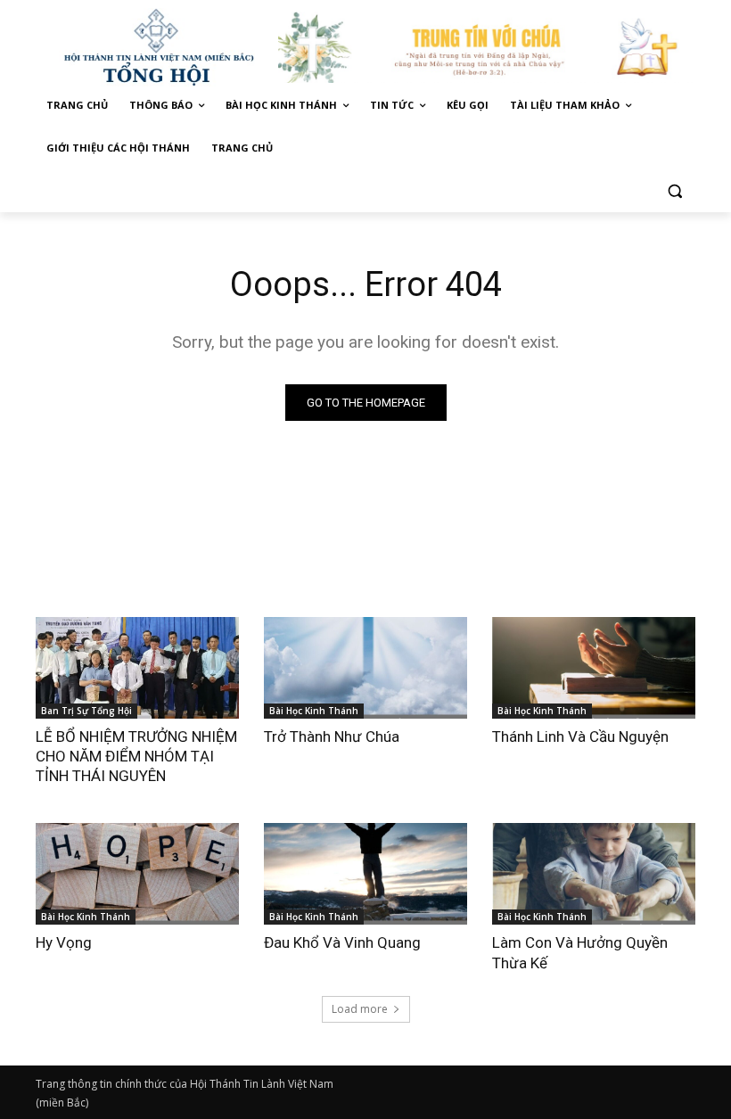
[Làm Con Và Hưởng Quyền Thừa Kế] (593, 874)
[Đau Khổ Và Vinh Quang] (365, 874)
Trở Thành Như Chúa (331, 736)
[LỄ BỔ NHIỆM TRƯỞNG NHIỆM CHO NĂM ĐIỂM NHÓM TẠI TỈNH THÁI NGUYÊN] (137, 668)
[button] (674, 191)
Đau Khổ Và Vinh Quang (344, 942)
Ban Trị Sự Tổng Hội (86, 710)
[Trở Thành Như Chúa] (365, 668)
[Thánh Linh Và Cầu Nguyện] (593, 668)
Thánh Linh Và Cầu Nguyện (580, 736)
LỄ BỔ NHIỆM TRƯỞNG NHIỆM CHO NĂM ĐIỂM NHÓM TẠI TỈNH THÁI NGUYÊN (136, 756)
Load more (360, 1008)
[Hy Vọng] (137, 874)
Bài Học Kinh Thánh (313, 710)
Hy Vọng (65, 942)
